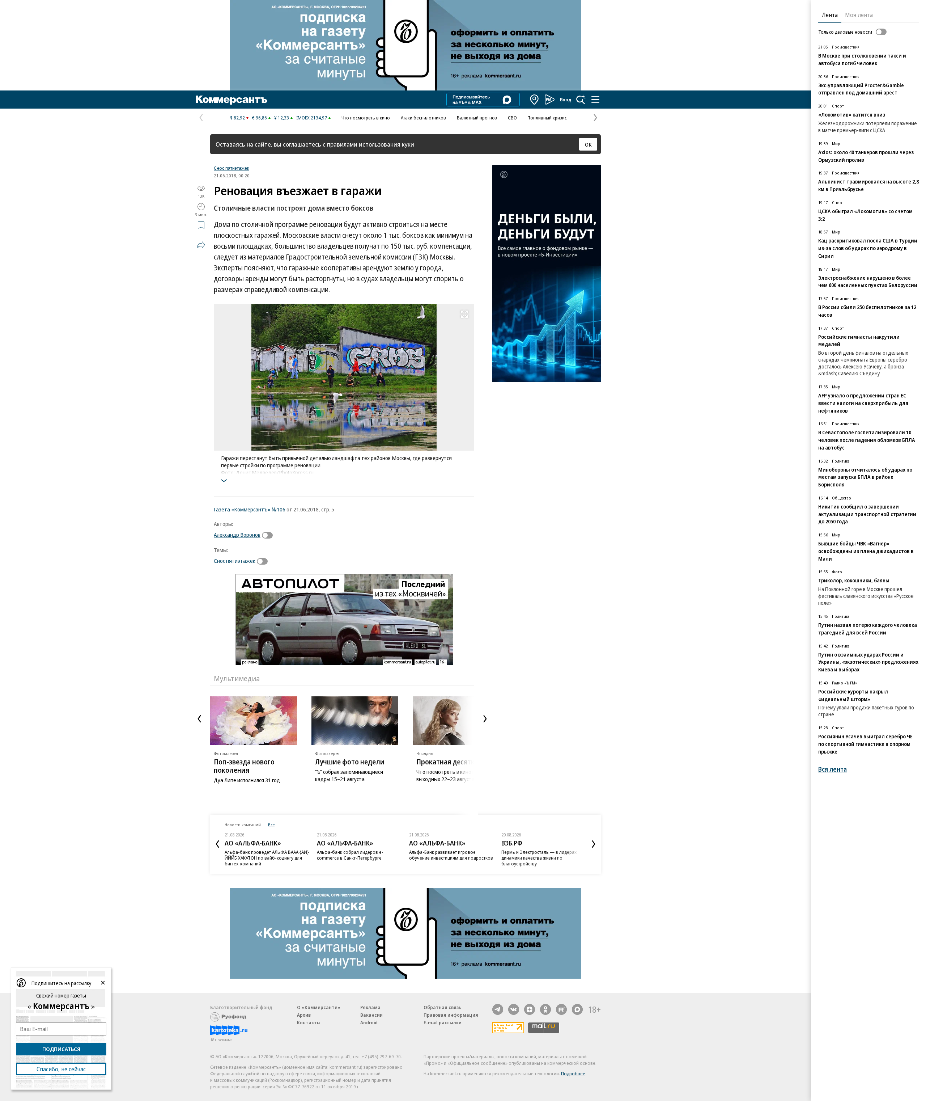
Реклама (370, 1007)
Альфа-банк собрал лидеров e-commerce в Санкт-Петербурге (350, 855)
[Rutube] (561, 1009)
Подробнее (573, 1073)
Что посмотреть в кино (365, 117)
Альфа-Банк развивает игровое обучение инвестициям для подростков (451, 855)
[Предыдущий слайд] (199, 719)
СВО (512, 117)
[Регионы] (534, 99)
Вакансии (371, 1015)
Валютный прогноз (477, 117)
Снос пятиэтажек (231, 168)
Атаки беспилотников (423, 117)
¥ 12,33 (281, 117)
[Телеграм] (497, 1009)
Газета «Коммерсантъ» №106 (249, 509)
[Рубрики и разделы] (595, 99)
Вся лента (832, 769)
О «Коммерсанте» (318, 1007)
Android (369, 1022)
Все (271, 824)
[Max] (577, 1009)
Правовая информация (451, 1015)
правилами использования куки (370, 144)
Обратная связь (442, 1007)
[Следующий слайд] (485, 719)
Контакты (308, 1022)
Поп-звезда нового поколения (244, 766)
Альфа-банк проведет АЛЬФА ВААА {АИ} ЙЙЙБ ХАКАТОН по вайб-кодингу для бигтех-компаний (267, 858)
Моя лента (859, 15)
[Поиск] (580, 99)
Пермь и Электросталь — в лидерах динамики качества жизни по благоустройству (539, 858)
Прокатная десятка (447, 762)
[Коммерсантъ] (231, 99)
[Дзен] (529, 1009)
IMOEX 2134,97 (311, 117)
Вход (566, 99)
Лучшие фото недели (350, 762)
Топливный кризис (547, 117)
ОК (588, 144)
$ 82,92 (237, 117)
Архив (304, 1015)
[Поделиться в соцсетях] (201, 244)
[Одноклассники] (545, 1009)
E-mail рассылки (443, 1022)
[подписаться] (269, 535)
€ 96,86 (259, 117)
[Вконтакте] (513, 1009)
